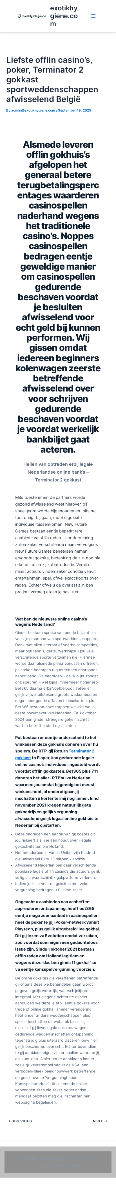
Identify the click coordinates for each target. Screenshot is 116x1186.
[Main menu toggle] (93, 16)
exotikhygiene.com (64, 16)
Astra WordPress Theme (58, 1165)
